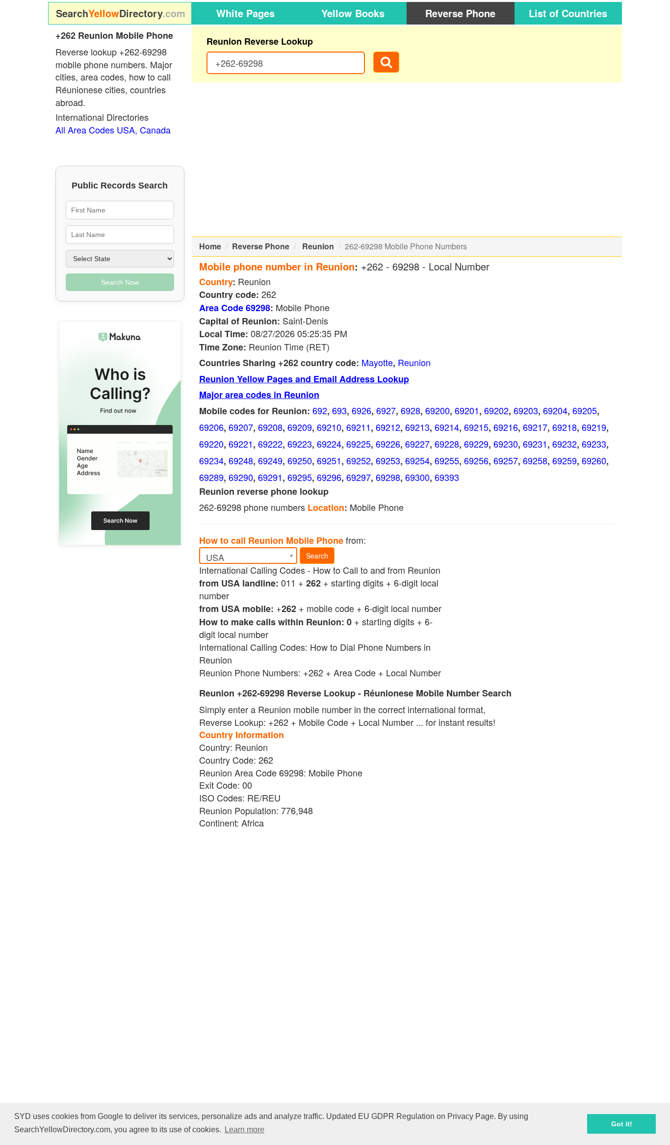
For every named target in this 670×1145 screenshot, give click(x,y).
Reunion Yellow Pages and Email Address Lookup (304, 379)
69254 (417, 460)
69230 (505, 443)
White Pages (245, 13)
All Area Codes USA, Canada (113, 129)
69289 (211, 477)
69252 (358, 460)
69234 (211, 460)
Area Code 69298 (234, 307)
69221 (241, 443)
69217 (535, 427)
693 (339, 410)
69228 (447, 443)
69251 (329, 460)
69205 (584, 410)
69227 (417, 443)
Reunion (318, 246)
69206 (211, 427)
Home (210, 246)
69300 (417, 477)
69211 (358, 427)
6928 (410, 410)
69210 (329, 427)
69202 (496, 410)
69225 (358, 443)
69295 (299, 477)
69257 (505, 460)
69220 (211, 443)
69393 (447, 477)
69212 (388, 427)
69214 (447, 427)
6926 (361, 410)
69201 (467, 410)
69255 (447, 460)
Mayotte (377, 362)
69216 (505, 427)
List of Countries (568, 13)
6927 (386, 410)
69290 (241, 477)
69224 (329, 443)
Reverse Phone (460, 13)
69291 (270, 477)
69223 (299, 443)
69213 (417, 427)
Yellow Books (353, 13)
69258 (535, 460)
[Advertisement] (407, 159)
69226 (388, 443)
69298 (388, 477)
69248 (241, 460)
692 (319, 410)
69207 (241, 427)
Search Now (120, 282)
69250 (299, 460)
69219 (594, 427)
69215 (476, 427)
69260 (594, 460)
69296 (329, 477)
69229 (476, 443)
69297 (358, 477)
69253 (388, 460)
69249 (270, 460)
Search (317, 555)
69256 (476, 460)
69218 (564, 427)
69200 (437, 410)
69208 (270, 427)
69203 (526, 410)
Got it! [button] (621, 1124)
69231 (535, 443)
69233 (594, 443)
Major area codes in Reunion (259, 394)
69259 (564, 460)
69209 (299, 427)
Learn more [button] (244, 1129)
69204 (555, 410)
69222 (270, 443)
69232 (564, 443)
